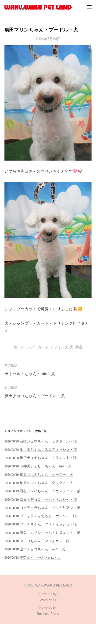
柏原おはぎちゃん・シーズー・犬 (46, 474)
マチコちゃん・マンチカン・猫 (45, 541)
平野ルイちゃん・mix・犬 (40, 557)
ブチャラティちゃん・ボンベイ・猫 (48, 516)
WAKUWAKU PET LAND (53, 585)
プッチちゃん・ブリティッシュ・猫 (48, 524)
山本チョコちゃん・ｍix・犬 (42, 549)
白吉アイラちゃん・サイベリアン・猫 (50, 508)
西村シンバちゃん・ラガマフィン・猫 (50, 491)
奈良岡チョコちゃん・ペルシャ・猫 (48, 499)
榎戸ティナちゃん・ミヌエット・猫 (48, 458)
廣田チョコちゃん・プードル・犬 (34, 396)
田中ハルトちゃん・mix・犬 (29, 374)
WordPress (48, 600)
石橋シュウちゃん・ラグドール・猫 (48, 441)
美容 (78, 347)
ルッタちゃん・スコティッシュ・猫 (48, 449)
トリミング (59, 347)
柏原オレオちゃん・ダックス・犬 (46, 483)
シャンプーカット (34, 347)
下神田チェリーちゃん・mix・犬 (46, 466)
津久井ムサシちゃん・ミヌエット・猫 (50, 533)
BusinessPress (48, 614)
